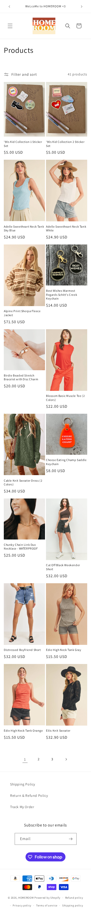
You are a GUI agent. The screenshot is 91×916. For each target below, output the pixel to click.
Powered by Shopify (47, 897)
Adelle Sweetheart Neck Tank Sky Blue (24, 228)
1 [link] (25, 759)
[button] (10, 25)
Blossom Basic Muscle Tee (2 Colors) (65, 398)
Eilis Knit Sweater (58, 730)
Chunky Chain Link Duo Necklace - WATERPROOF (21, 547)
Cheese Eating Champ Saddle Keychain (66, 462)
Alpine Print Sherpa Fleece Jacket (22, 313)
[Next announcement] (81, 6)
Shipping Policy (22, 784)
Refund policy (74, 897)
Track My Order (22, 807)
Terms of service (46, 905)
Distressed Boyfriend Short (22, 650)
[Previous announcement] (9, 6)
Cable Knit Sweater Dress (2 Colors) (23, 482)
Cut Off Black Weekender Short (63, 567)
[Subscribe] (70, 839)
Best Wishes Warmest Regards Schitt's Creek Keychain (61, 294)
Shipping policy (72, 905)
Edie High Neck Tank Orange (23, 730)
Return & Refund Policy (29, 795)
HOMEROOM (26, 897)
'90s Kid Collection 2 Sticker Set (65, 144)
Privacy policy (22, 905)
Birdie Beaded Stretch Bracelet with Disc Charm (21, 377)
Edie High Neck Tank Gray (63, 650)
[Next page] (66, 759)
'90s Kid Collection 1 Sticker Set (23, 144)
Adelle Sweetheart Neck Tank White (66, 228)
